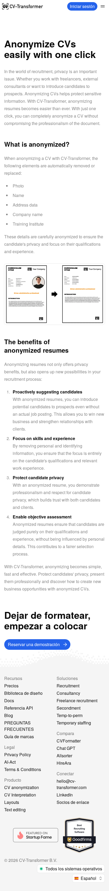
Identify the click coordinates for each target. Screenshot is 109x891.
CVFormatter (69, 741)
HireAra (64, 763)
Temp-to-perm (70, 715)
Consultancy (68, 693)
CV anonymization (21, 787)
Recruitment (68, 686)
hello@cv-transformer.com (72, 784)
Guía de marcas (19, 736)
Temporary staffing (74, 723)
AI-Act (10, 762)
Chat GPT (66, 748)
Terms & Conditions (22, 769)
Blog (8, 715)
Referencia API (18, 708)
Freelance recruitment (77, 700)
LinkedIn (65, 795)
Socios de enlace (73, 802)
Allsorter (64, 756)
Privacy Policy (17, 754)
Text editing (15, 810)
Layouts (11, 802)
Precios (11, 686)
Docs (9, 700)
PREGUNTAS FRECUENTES (19, 726)
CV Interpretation (20, 795)
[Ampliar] (102, 6)
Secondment (68, 708)
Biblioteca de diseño (23, 693)
